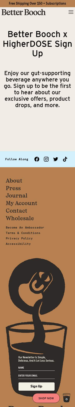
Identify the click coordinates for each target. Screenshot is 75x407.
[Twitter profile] (55, 159)
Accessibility (18, 244)
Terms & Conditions (23, 233)
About (14, 180)
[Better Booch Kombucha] (24, 12)
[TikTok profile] (65, 159)
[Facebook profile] (36, 159)
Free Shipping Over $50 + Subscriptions (37, 3)
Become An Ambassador (25, 227)
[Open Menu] (70, 12)
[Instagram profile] (46, 159)
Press (13, 188)
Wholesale (20, 218)
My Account (21, 203)
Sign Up (36, 386)
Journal (17, 195)
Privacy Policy (19, 238)
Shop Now (46, 398)
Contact (16, 210)
